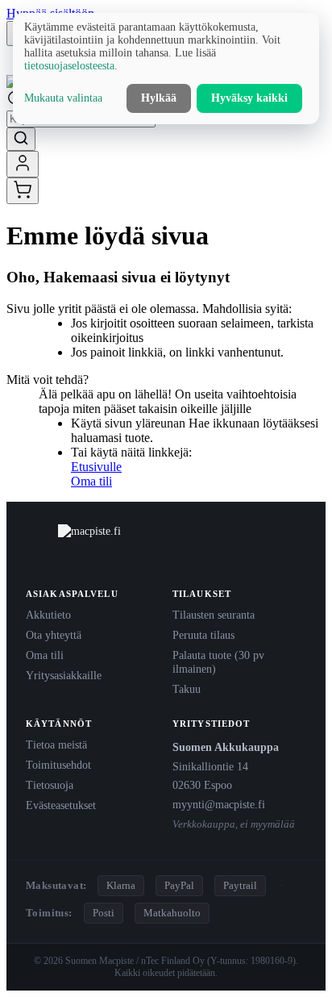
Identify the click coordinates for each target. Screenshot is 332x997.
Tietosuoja (49, 784)
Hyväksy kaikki (249, 98)
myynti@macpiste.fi (218, 804)
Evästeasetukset (61, 805)
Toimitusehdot (58, 764)
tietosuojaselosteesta (69, 66)
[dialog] (166, 68)
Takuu (186, 688)
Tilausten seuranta (213, 614)
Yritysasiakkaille (64, 675)
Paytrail (240, 885)
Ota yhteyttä (53, 634)
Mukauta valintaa (63, 98)
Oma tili (91, 481)
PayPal (179, 885)
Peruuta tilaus (203, 634)
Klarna (120, 885)
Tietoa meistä (56, 744)
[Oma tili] (22, 164)
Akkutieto (48, 614)
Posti (103, 913)
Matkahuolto (172, 913)
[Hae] (20, 139)
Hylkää (158, 98)
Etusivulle (96, 466)
